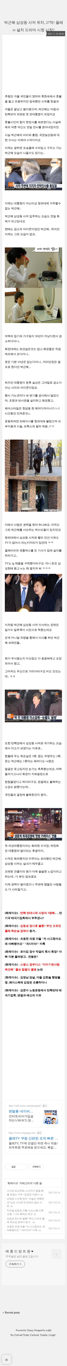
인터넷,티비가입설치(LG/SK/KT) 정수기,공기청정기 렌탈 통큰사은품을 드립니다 (21, 1118)
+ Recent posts (11, 1312)
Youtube (43, 1335)
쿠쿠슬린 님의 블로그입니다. (22, 1256)
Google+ (52, 1335)
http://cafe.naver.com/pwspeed (25, 1105)
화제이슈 (13, 1183)
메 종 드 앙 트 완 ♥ (19, 1251)
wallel (48, 1330)
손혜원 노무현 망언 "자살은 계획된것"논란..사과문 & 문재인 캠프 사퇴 (25, 1202)
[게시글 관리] (23, 1167)
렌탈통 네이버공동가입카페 (21, 1111)
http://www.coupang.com (22, 1132)
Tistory (30, 1330)
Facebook (34, 1335)
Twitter (26, 1335)
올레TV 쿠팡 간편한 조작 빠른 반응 (33, 1138)
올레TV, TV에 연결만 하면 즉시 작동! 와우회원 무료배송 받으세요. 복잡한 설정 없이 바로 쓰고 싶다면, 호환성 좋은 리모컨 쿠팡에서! (33, 1146)
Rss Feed (15, 1335)
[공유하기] (19, 1167)
